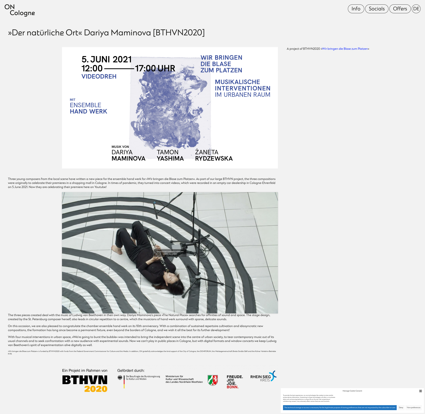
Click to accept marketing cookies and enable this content (169, 253)
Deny (401, 408)
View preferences (413, 408)
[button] (420, 391)
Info (356, 9)
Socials (377, 9)
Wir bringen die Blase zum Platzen (345, 49)
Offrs (400, 9)
